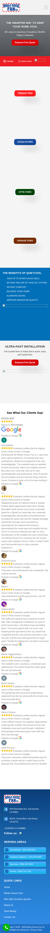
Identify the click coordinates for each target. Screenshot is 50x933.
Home (7, 887)
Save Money (10, 911)
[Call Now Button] (6, 927)
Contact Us (9, 917)
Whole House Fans (13, 893)
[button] (46, 7)
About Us (8, 905)
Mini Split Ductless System (17, 899)
